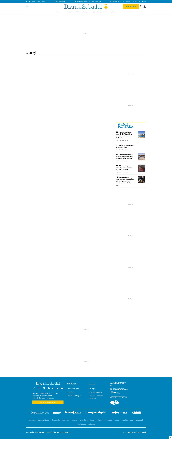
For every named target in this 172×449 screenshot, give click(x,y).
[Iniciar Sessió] (145, 6)
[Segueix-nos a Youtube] (62, 389)
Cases (128, 1)
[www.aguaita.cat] (32, 420)
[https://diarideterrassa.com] (73, 413)
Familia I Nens (136, 1)
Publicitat (70, 392)
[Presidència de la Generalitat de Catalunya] (119, 389)
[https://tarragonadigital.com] (95, 412)
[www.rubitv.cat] (131, 420)
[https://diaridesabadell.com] (40, 412)
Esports (96, 12)
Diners (78, 12)
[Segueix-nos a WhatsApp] (49, 388)
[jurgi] (86, 6)
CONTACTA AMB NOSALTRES (48, 402)
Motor (144, 1)
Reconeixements (73, 388)
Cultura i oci (87, 12)
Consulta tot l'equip (74, 395)
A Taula (122, 1)
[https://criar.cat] (136, 412)
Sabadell (60, 12)
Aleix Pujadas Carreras (122, 161)
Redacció (118, 185)
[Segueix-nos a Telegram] (53, 389)
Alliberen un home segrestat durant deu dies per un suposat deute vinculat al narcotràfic (125, 180)
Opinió (104, 12)
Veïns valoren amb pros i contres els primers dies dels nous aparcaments (124, 156)
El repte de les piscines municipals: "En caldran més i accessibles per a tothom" (124, 135)
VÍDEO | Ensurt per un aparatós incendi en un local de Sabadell (124, 168)
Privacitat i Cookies (95, 392)
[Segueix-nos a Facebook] (33, 389)
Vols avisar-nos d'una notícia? (92, 1)
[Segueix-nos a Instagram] (44, 389)
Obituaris (113, 12)
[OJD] (114, 402)
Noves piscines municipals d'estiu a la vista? (125, 146)
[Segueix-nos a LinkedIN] (57, 388)
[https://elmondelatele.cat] (119, 413)
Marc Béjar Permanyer (122, 140)
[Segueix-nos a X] (39, 389)
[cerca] (141, 6)
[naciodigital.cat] (44, 420)
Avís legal (92, 388)
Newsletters (131, 6)
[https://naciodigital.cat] (57, 413)
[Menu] (27, 6)
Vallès (70, 12)
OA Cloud (142, 432)
